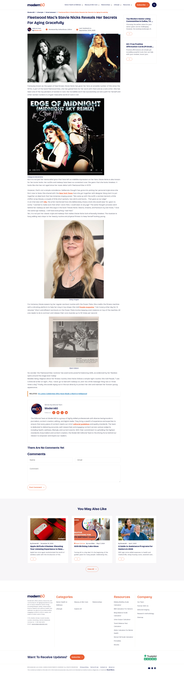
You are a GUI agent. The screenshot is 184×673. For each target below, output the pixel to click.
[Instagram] (152, 668)
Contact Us (103, 667)
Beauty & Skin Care (81, 602)
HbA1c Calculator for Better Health (123, 631)
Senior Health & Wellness (61, 603)
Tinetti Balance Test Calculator (121, 625)
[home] (36, 4)
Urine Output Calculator (122, 619)
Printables (117, 641)
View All (91, 569)
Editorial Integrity (143, 610)
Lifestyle (40, 12)
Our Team (140, 602)
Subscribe (141, 5)
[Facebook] (155, 668)
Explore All (78, 609)
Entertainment (51, 12)
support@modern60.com (39, 624)
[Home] (36, 596)
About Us (111, 667)
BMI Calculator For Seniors (123, 609)
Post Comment (35, 487)
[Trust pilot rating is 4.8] (150, 657)
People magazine (86, 307)
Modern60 (31, 12)
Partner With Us (142, 606)
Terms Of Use (94, 667)
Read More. (111, 670)
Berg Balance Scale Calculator (120, 614)
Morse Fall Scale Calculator (123, 637)
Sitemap (140, 617)
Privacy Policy (84, 667)
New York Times (66, 193)
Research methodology (145, 614)
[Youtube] (149, 668)
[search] (154, 5)
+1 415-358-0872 (40, 622)
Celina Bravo (62, 29)
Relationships (97, 602)
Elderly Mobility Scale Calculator (121, 603)
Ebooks (116, 645)
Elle (45, 202)
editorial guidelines (81, 424)
